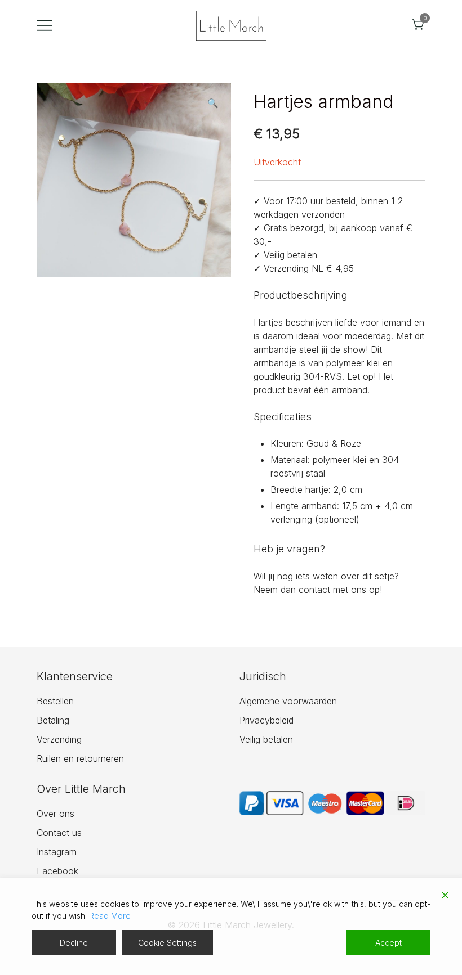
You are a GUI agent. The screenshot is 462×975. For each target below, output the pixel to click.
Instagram (57, 851)
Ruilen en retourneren (80, 758)
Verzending (59, 739)
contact (314, 589)
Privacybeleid (266, 720)
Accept (388, 942)
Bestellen (55, 701)
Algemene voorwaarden (288, 701)
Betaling (53, 720)
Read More (110, 915)
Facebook (57, 871)
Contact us (59, 832)
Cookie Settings (167, 942)
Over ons (55, 813)
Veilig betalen (266, 739)
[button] (213, 103)
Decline (74, 942)
